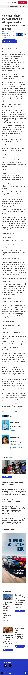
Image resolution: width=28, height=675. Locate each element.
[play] (2, 673)
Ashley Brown (5, 33)
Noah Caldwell (10, 32)
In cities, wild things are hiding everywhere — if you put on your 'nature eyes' (19, 634)
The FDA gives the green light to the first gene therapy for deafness (8, 639)
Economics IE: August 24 (8, 529)
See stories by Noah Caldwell (16, 429)
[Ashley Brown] (5, 439)
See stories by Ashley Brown (16, 447)
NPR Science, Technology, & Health (15, 410)
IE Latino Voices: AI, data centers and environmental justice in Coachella (12, 500)
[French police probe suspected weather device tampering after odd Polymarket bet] (8, 597)
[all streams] (26, 673)
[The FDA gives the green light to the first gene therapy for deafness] (8, 630)
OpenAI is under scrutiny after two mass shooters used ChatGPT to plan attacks (20, 600)
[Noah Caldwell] (5, 425)
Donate (23, 2)
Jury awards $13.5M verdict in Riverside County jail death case (13, 483)
